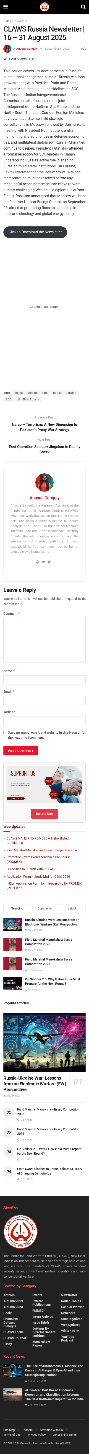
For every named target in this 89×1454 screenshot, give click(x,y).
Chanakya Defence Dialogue (10, 1322)
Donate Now (44, 814)
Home (7, 20)
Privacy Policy (37, 1434)
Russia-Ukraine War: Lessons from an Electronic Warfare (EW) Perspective (34, 1083)
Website (9, 712)
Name (9, 671)
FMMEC (38, 1310)
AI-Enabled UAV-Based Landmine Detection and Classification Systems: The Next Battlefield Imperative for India (54, 1394)
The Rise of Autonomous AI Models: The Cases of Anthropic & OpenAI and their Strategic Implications (54, 1370)
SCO (9, 399)
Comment (12, 613)
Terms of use (12, 1434)
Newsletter (21, 20)
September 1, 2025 (57, 48)
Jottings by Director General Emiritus (44, 1332)
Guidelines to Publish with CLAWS (30, 869)
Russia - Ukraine (64, 392)
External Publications (41, 1302)
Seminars (68, 1313)
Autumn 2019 (13, 1301)
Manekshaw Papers (41, 1343)
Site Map (9, 1430)
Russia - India (38, 392)
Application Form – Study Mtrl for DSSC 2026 (38, 876)
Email (9, 691)
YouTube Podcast (67, 1338)
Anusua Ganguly (27, 48)
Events (37, 1295)
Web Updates (70, 1325)
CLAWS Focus (13, 1332)
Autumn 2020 (13, 1307)
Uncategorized (71, 1319)
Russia (18, 392)
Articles (9, 1295)
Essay (7, 1344)
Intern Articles (42, 1316)
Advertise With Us (51, 1430)
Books (7, 1313)
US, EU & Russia (28, 399)
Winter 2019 (70, 1331)
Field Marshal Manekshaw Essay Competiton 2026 (42, 850)
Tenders (27, 1430)
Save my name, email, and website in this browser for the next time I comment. (47, 735)
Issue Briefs (41, 1322)
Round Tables (71, 1301)
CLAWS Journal (14, 1338)
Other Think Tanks (65, 1434)
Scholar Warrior (72, 1307)
